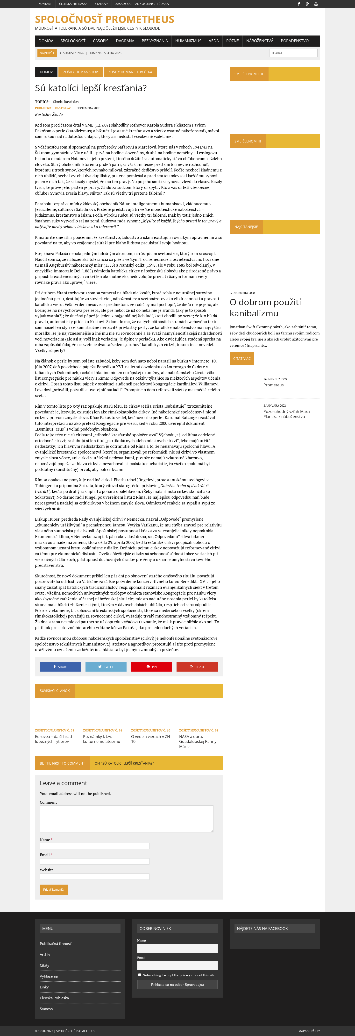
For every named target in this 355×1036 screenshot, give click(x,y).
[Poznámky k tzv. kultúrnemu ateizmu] (105, 723)
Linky (44, 987)
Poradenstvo (295, 40)
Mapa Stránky (309, 1031)
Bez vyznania (155, 40)
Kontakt (45, 4)
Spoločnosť (73, 40)
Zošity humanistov (80, 72)
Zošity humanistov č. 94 (102, 730)
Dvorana (125, 40)
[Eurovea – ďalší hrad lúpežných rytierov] (56, 723)
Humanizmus (188, 40)
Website (47, 870)
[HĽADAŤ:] (293, 52)
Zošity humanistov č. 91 (198, 730)
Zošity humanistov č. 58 (54, 730)
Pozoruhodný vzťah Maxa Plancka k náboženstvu (286, 414)
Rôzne (232, 40)
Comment (48, 802)
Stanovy (101, 4)
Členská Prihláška (73, 4)
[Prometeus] (244, 389)
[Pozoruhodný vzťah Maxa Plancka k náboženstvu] (244, 416)
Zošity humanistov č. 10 (150, 730)
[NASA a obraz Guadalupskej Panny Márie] (201, 723)
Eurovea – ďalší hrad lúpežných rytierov (53, 739)
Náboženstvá (259, 40)
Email (45, 854)
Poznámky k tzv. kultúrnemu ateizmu (101, 739)
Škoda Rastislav (66, 101)
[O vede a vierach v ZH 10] (153, 723)
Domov (46, 40)
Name (45, 839)
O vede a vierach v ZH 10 (150, 739)
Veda (214, 40)
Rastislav (63, 108)
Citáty (44, 965)
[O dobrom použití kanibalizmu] (275, 286)
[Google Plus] (307, 3)
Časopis (100, 40)
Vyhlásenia (49, 976)
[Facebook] (299, 3)
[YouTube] (316, 3)
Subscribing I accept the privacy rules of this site (178, 975)
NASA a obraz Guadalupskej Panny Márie (197, 741)
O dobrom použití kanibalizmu (265, 307)
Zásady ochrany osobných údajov (142, 4)
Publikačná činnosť (55, 943)
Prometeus (273, 385)
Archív (45, 954)
